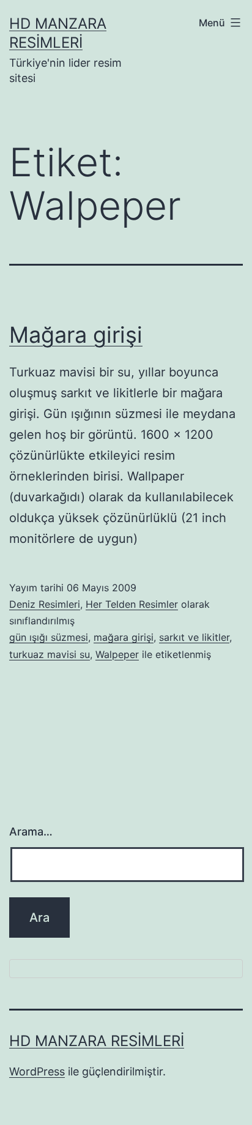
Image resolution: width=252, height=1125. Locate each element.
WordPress (37, 1071)
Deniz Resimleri (44, 604)
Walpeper (117, 654)
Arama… (31, 831)
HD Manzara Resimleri (96, 1041)
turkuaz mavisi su (49, 654)
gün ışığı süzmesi (48, 637)
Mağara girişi (76, 334)
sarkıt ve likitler (194, 637)
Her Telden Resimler (132, 604)
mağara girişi (124, 637)
